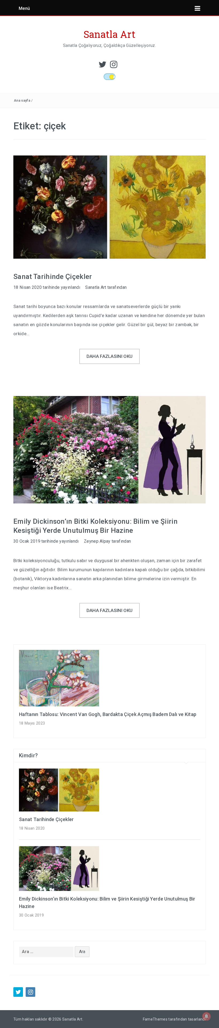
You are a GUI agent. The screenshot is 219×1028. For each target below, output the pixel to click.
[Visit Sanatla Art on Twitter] (103, 66)
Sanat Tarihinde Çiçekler (52, 277)
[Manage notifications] (206, 1016)
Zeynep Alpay (97, 541)
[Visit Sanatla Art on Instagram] (113, 66)
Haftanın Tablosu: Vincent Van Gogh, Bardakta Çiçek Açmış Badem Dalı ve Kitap (107, 714)
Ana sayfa (22, 100)
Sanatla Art (110, 34)
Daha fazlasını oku (110, 356)
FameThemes (155, 1019)
